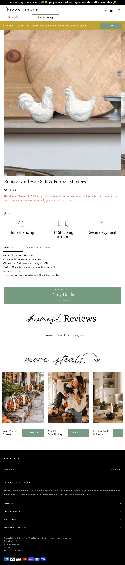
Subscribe (116, 469)
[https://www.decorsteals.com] (62, 295)
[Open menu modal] (119, 9)
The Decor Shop (45, 17)
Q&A (48, 247)
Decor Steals (23, 538)
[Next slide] (118, 399)
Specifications (13, 247)
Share (11, 214)
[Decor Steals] (22, 9)
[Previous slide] (7, 399)
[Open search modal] (106, 9)
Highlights (34, 247)
